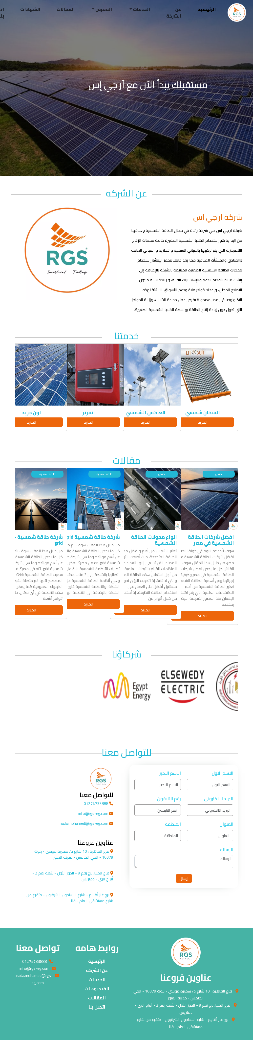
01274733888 (96, 803)
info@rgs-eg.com (93, 813)
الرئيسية (206, 9)
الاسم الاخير (170, 773)
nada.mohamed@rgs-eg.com (84, 823)
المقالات (66, 9)
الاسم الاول (222, 773)
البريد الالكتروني (218, 798)
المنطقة (173, 824)
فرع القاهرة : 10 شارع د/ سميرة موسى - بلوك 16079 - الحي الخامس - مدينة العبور (182, 994)
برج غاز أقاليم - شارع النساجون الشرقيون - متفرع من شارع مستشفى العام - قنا (182, 1023)
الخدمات (96, 979)
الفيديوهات (96, 989)
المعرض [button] (103, 9)
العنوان (226, 824)
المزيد (203, 422)
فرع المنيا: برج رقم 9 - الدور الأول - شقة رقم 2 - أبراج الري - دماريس (182, 1008)
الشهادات (30, 9)
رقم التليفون (169, 798)
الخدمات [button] (141, 9)
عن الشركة (173, 12)
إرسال (184, 878)
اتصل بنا (96, 1007)
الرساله (226, 849)
